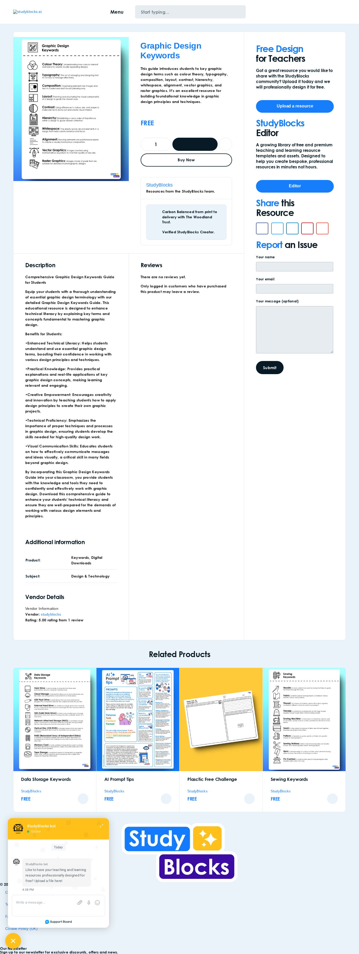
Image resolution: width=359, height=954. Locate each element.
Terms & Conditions (22, 904)
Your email (265, 279)
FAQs (10, 916)
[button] (262, 228)
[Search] (319, 12)
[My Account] (327, 12)
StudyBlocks (159, 185)
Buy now (186, 159)
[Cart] (344, 12)
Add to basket (195, 144)
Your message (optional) (277, 301)
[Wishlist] (335, 12)
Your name (265, 257)
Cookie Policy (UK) (21, 928)
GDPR (10, 940)
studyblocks (51, 614)
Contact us (14, 892)
